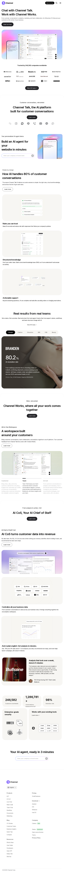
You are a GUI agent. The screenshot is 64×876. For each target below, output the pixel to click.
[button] (11, 486)
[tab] (10, 332)
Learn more (35, 715)
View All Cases (31, 88)
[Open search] (56, 3)
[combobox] (16, 156)
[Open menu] (60, 3)
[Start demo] (32, 155)
